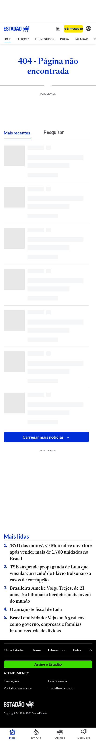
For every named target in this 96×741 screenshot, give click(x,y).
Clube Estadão (14, 650)
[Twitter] (73, 704)
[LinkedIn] (90, 704)
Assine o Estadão (48, 664)
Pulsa (77, 650)
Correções (11, 681)
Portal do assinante (17, 688)
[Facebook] (65, 704)
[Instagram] (82, 704)
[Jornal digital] (58, 28)
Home (36, 650)
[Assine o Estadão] (73, 29)
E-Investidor (57, 650)
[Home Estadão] (16, 28)
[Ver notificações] (88, 28)
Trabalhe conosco (60, 688)
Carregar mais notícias (43, 437)
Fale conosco (57, 681)
